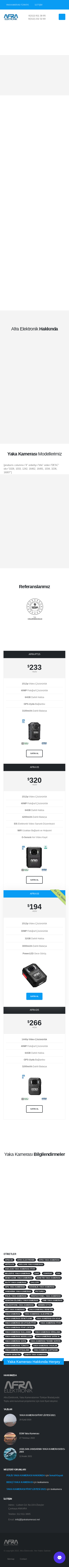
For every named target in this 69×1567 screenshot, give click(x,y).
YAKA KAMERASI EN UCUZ (48, 1318)
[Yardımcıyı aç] (59, 1557)
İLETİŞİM (38, 5)
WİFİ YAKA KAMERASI (15, 1310)
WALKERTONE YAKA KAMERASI (19, 1305)
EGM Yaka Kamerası (29, 1433)
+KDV (34, 672)
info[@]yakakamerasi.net (27, 1519)
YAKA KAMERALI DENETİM (41, 1310)
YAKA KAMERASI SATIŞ (15, 1341)
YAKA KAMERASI (12, 1314)
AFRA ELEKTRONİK (26, 1260)
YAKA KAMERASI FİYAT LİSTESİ (19, 1327)
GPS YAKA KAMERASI (15, 1287)
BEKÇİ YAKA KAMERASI (19, 1482)
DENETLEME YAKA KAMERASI (18, 1278)
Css (58, 1273)
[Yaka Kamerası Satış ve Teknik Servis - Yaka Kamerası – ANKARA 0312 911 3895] (11, 17)
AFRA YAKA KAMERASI (49, 1260)
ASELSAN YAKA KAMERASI (30, 1264)
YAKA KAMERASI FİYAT (50, 1323)
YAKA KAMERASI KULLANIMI (18, 1332)
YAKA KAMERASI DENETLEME (18, 1318)
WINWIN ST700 (44, 1305)
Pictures (40, 1291)
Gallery (35, 1282)
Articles (9, 1264)
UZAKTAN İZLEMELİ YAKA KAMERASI (21, 1300)
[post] (10, 1420)
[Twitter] (56, 4)
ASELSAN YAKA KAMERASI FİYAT (20, 1269)
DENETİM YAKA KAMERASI (48, 1278)
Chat (36, 1273)
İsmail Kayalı (56, 1475)
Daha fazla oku (28, 1224)
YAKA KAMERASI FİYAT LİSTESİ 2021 (37, 1415)
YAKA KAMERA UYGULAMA (17, 1350)
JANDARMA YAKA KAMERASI (18, 1291)
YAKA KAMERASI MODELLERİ (18, 1336)
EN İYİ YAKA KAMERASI (15, 1282)
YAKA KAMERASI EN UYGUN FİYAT (20, 1323)
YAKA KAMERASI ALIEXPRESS (38, 1314)
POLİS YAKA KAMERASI (15, 1296)
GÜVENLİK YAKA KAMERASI (41, 1287)
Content (47, 1273)
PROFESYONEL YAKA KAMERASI (46, 1296)
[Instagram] (62, 4)
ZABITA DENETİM (12, 1355)
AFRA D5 (9, 1260)
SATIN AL (34, 753)
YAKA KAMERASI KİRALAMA (47, 1332)
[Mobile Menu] (62, 17)
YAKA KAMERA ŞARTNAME (46, 1350)
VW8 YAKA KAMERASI (52, 1300)
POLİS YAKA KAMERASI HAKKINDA (25, 1475)
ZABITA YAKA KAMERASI (35, 1355)
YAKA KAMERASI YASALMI (45, 1346)
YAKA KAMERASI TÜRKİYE (17, 5)
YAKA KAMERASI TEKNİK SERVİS (45, 1341)
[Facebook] (50, 4)
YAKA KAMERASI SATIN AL (48, 1336)
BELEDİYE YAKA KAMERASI (17, 1273)
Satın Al (34, 996)
